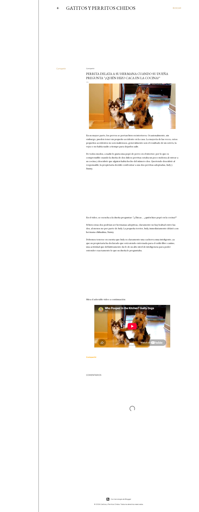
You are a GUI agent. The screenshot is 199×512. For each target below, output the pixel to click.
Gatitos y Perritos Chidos (100, 8)
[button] (91, 357)
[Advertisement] (118, 42)
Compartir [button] (61, 68)
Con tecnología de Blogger (121, 499)
